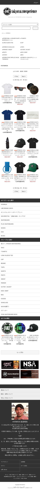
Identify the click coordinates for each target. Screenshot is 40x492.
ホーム (3, 33)
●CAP (21, 42)
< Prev (16, 76)
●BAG (21, 55)
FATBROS (8, 33)
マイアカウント (4, 461)
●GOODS (4, 55)
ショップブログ (16, 478)
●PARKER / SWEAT (7, 49)
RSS (22, 478)
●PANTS (4, 52)
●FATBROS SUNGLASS (8, 47)
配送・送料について (23, 474)
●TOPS (22, 47)
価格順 (21, 71)
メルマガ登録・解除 (31, 476)
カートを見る (24, 465)
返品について (32, 474)
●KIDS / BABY (23, 52)
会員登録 (23, 461)
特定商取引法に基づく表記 (9, 476)
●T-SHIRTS (23, 38)
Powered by (10, 487)
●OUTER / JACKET (25, 49)
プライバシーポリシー (21, 476)
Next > (24, 76)
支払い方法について (13, 474)
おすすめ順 (16, 71)
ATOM (25, 478)
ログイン (3, 465)
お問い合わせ (4, 469)
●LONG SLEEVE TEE (7, 42)
